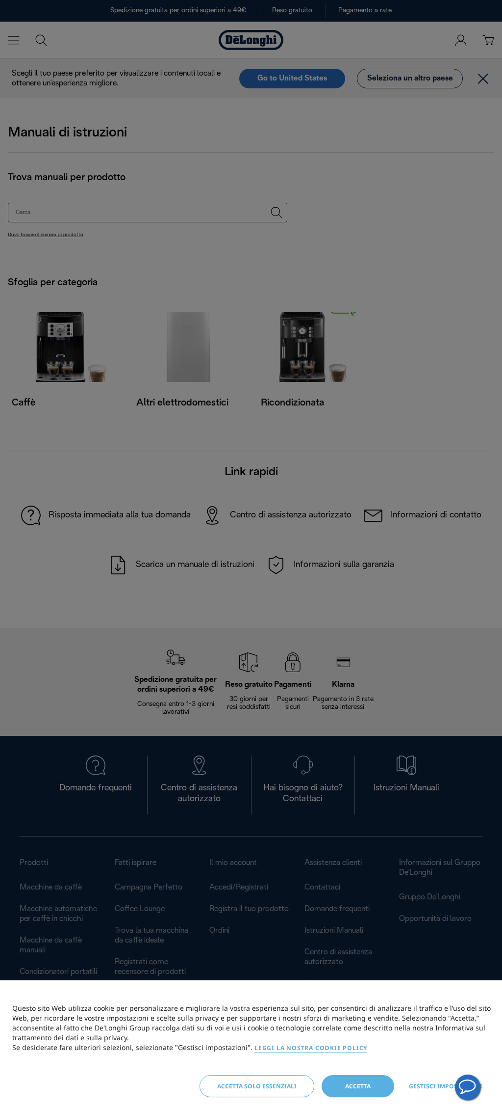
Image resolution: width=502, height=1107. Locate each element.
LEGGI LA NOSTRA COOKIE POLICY (310, 1048)
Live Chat (467, 1087)
